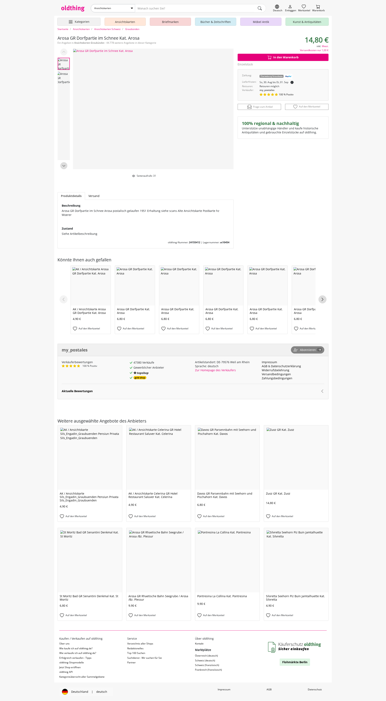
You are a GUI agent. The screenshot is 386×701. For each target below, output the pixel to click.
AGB (264, 366)
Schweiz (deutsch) (205, 660)
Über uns (64, 643)
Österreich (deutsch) (206, 655)
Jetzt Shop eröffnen (70, 667)
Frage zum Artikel (263, 107)
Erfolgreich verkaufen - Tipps (75, 658)
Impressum (269, 362)
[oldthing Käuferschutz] (295, 648)
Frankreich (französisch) (208, 669)
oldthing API (66, 672)
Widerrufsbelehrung (275, 370)
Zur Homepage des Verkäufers (215, 370)
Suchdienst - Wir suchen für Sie (144, 658)
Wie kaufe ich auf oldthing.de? (75, 648)
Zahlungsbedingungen (277, 378)
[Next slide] (63, 165)
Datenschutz (315, 689)
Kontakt (199, 643)
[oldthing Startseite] (73, 8)
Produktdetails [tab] (71, 196)
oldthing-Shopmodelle (71, 662)
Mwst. (325, 46)
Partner (131, 662)
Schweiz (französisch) (207, 665)
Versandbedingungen (276, 374)
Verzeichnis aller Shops (140, 643)
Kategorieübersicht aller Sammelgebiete (82, 676)
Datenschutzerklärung (286, 366)
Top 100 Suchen (136, 653)
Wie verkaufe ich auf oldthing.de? (77, 653)
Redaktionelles (135, 648)
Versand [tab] (94, 196)
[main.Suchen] (260, 8)
